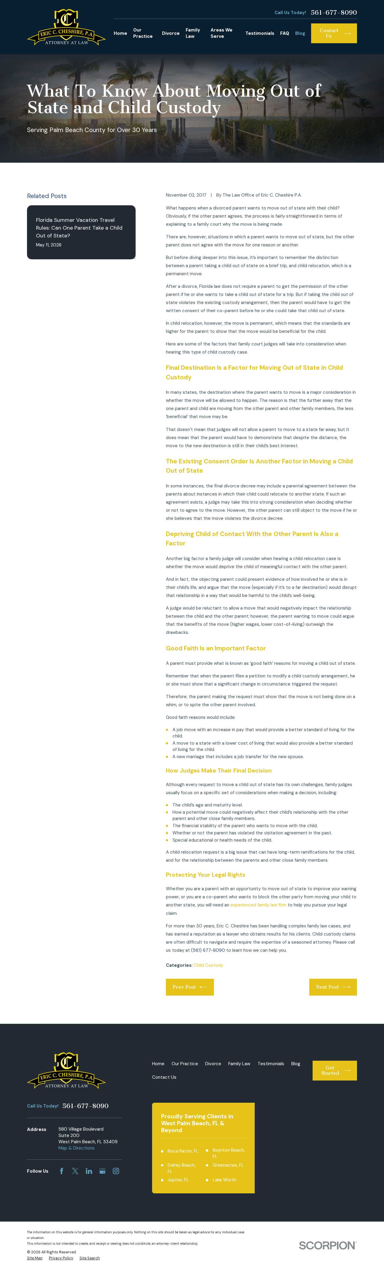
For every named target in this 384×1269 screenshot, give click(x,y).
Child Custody (208, 965)
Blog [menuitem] (300, 33)
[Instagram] (116, 1171)
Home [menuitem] (120, 33)
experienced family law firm (258, 905)
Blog (295, 1064)
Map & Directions (76, 1148)
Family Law (239, 1064)
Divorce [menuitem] (171, 33)
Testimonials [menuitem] (259, 33)
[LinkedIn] (89, 1171)
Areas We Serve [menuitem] (221, 33)
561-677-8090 (333, 13)
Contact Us (164, 1077)
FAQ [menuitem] (284, 33)
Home (158, 1064)
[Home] (66, 27)
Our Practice (185, 1064)
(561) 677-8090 (208, 950)
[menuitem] (35, 1258)
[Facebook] (61, 1171)
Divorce (213, 1064)
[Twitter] (75, 1171)
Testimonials (271, 1064)
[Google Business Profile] (102, 1171)
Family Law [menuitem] (193, 33)
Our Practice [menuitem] (143, 33)
